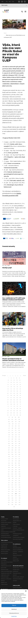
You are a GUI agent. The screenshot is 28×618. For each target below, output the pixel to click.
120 (19, 428)
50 (17, 395)
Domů (5, 33)
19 (14, 382)
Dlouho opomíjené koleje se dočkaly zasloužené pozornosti (13, 359)
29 (14, 386)
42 (7, 393)
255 (16, 502)
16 (19, 380)
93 (10, 415)
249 (9, 500)
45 (17, 393)
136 (19, 437)
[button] (26, 591)
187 (16, 465)
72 (8, 406)
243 (16, 495)
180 (19, 461)
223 (16, 485)
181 (9, 463)
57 (8, 399)
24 (14, 384)
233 (9, 491)
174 (12, 458)
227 (16, 487)
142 (12, 441)
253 (9, 502)
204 (19, 474)
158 (12, 450)
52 (8, 397)
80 (17, 408)
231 (16, 489)
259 (16, 504)
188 (19, 465)
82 (8, 410)
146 (12, 443)
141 (9, 441)
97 (9, 417)
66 (20, 402)
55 (17, 397)
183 (15, 463)
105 (9, 421)
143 (15, 441)
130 (12, 434)
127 (16, 432)
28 (11, 386)
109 (9, 423)
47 (8, 395)
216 (19, 480)
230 (12, 489)
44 (14, 393)
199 (16, 471)
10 (16, 378)
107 (16, 421)
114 (12, 426)
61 (20, 399)
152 (19, 445)
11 (19, 378)
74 (14, 406)
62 (7, 402)
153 (9, 447)
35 (17, 389)
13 (11, 380)
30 (17, 386)
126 (12, 432)
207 (16, 476)
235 (16, 491)
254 (12, 502)
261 (14, 506)
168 (19, 454)
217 (9, 482)
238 (12, 493)
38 (11, 391)
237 (8, 493)
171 (16, 456)
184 (19, 463)
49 (14, 395)
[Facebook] (19, 1)
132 (19, 434)
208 (19, 476)
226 (12, 487)
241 (8, 495)
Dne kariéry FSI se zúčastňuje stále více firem (12, 329)
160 (19, 450)
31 (20, 386)
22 (8, 384)
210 (12, 478)
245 (8, 498)
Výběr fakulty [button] (4, 5)
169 (9, 456)
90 (17, 413)
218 (12, 482)
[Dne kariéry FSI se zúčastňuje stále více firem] (14, 319)
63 (10, 402)
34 (14, 389)
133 (9, 437)
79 (14, 408)
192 (19, 467)
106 (12, 421)
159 (15, 450)
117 (9, 428)
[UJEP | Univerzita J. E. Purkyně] (5, 11)
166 (12, 454)
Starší (24, 375)
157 (9, 450)
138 (12, 439)
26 (20, 384)
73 (11, 406)
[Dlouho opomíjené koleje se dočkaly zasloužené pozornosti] (14, 349)
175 (16, 458)
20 (17, 382)
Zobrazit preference (14, 613)
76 (20, 406)
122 (12, 430)
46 (20, 393)
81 (20, 408)
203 (16, 474)
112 (19, 423)
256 (19, 502)
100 (19, 417)
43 (10, 393)
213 (9, 480)
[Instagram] (22, 1)
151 (16, 445)
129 (9, 434)
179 (16, 461)
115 (15, 426)
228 (19, 487)
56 (20, 397)
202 (12, 474)
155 (16, 447)
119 (15, 428)
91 (20, 413)
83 (11, 410)
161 (9, 452)
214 (12, 480)
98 (12, 417)
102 (12, 419)
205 (8, 476)
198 (12, 471)
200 (19, 471)
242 (12, 495)
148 (19, 443)
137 (9, 439)
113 (9, 426)
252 (19, 500)
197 (9, 471)
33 (11, 389)
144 (19, 441)
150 (12, 445)
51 (20, 395)
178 (12, 461)
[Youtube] (25, 1)
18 (11, 382)
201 (8, 474)
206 (12, 476)
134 (12, 437)
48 (11, 395)
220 (19, 482)
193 (9, 469)
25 (17, 384)
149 (9, 445)
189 (9, 467)
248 (19, 498)
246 (12, 498)
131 (16, 434)
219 (15, 482)
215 (16, 480)
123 (15, 430)
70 (17, 404)
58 (11, 399)
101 (9, 419)
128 (19, 432)
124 (19, 430)
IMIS (10, 2)
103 (15, 419)
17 (8, 382)
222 (12, 485)
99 (15, 417)
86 (20, 410)
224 (19, 485)
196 (19, 469)
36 (20, 389)
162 (12, 452)
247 (16, 498)
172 (19, 456)
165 (9, 454)
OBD (7, 2)
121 (9, 430)
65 (17, 402)
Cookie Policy (14, 616)
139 (15, 439)
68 (11, 404)
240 (19, 493)
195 (16, 469)
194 (12, 469)
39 (14, 391)
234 (12, 491)
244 (19, 495)
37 (8, 391)
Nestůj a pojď (7, 268)
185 (9, 465)
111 (15, 423)
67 (8, 404)
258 (12, 504)
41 (20, 391)
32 (8, 389)
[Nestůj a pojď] (14, 258)
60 (17, 399)
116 (19, 426)
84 (14, 410)
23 (11, 384)
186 (12, 465)
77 (8, 408)
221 (8, 485)
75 (17, 406)
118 (12, 428)
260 (19, 504)
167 (16, 454)
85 (17, 410)
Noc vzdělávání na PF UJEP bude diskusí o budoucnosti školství (13, 299)
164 (19, 452)
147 (16, 443)
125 (9, 432)
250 (12, 500)
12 (8, 380)
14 (14, 380)
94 (14, 415)
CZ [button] (2, 2)
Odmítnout (14, 609)
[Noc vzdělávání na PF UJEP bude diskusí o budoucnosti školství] (14, 288)
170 (12, 456)
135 (16, 437)
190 (12, 467)
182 (12, 463)
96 (20, 415)
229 (9, 489)
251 (16, 500)
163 (15, 452)
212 (19, 478)
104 (19, 419)
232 (19, 489)
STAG (13, 2)
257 (8, 504)
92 (7, 415)
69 (14, 404)
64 (14, 402)
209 (9, 478)
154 (12, 447)
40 (17, 391)
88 (11, 413)
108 (19, 421)
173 (9, 458)
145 (9, 443)
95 (17, 415)
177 (9, 461)
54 (14, 397)
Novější (4, 375)
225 (9, 487)
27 (8, 386)
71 (20, 404)
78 (11, 408)
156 (19, 447)
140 (19, 439)
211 (16, 478)
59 (14, 399)
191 (16, 467)
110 (12, 423)
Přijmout (14, 605)
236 (19, 491)
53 (11, 397)
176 (19, 458)
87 (8, 413)
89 (14, 413)
